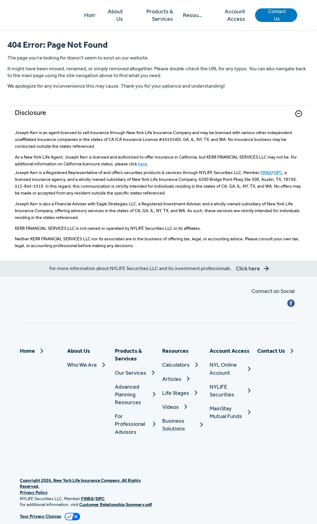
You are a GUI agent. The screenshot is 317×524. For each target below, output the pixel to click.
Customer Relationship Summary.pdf (115, 504)
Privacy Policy (34, 492)
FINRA (266, 172)
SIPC (278, 172)
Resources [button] (193, 15)
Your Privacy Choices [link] (40, 516)
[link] (158, 117)
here (142, 163)
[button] (276, 15)
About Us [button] (115, 15)
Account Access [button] (235, 15)
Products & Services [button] (159, 15)
